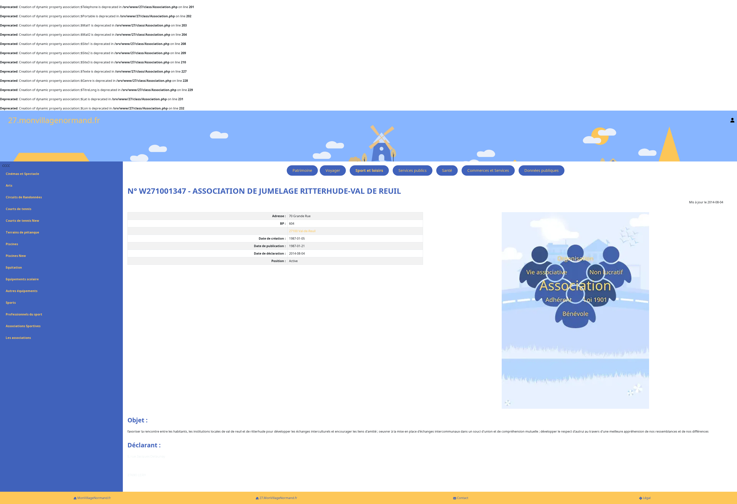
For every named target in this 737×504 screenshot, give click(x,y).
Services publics (412, 170)
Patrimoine (302, 170)
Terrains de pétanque (22, 232)
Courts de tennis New (22, 220)
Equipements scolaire (22, 279)
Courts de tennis (18, 209)
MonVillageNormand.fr (94, 498)
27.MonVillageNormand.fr (278, 498)
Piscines (12, 244)
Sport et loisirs (369, 170)
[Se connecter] (732, 119)
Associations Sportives (23, 326)
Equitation (14, 267)
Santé (447, 170)
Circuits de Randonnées (24, 197)
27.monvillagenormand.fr (54, 120)
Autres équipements (21, 291)
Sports (11, 302)
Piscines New (16, 256)
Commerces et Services (488, 170)
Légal (646, 498)
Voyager (333, 170)
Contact (462, 498)
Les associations (18, 338)
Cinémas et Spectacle (22, 174)
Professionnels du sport (24, 314)
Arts (9, 185)
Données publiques (541, 170)
